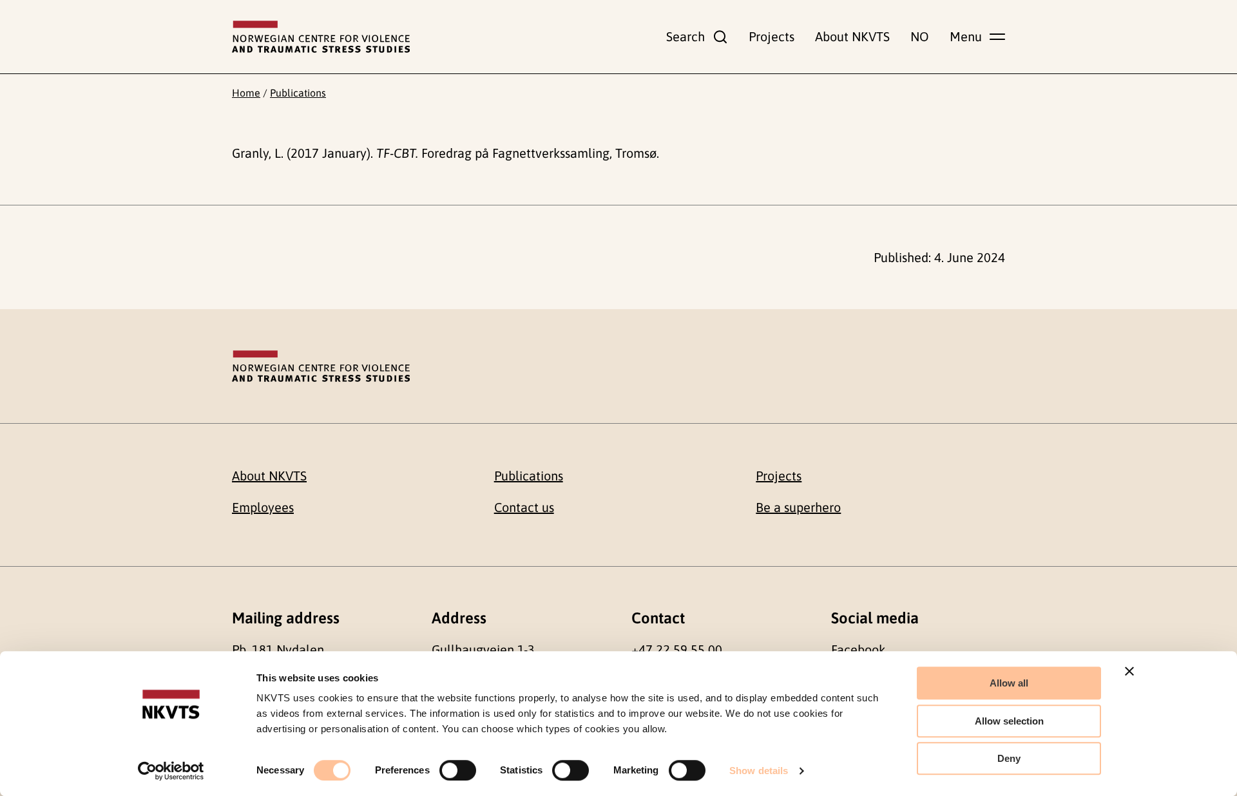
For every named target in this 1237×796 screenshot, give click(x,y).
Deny (1009, 758)
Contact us (524, 507)
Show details (758, 770)
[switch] (457, 770)
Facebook (858, 649)
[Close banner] (1129, 671)
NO (919, 36)
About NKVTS (852, 36)
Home (246, 93)
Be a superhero (798, 507)
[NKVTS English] (321, 37)
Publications (298, 93)
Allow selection (1009, 720)
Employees (263, 507)
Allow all (1009, 683)
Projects (771, 36)
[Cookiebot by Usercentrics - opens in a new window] (171, 771)
